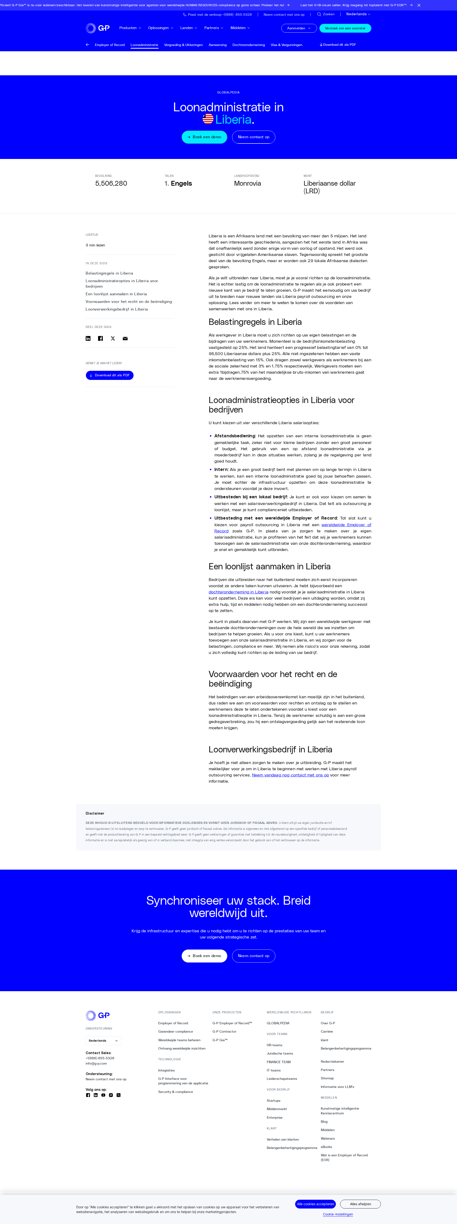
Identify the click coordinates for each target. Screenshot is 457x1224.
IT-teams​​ (274, 1070)
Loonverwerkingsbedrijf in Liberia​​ (117, 309)
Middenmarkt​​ (277, 1109)
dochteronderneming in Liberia (238, 592)
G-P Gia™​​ (220, 1040)
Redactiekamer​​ (332, 1061)
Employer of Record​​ (173, 1023)
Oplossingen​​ (158, 28)
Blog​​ (324, 1121)
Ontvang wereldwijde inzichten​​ (182, 1048)
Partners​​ (211, 28)
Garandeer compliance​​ (175, 1031)
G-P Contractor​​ (225, 1031)
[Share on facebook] (100, 338)
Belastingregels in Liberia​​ (110, 273)
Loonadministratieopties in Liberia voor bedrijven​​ (122, 283)
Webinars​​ (328, 1138)
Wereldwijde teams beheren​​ (179, 1040)
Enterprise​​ (275, 1117)
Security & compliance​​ (175, 1092)
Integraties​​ (166, 1070)
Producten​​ (128, 28)
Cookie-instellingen (338, 1214)
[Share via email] (125, 338)
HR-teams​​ (275, 1045)
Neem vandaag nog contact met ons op (290, 775)
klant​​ (325, 1040)
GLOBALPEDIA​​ (278, 1023)
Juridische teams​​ (280, 1053)
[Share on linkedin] (88, 338)
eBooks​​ (326, 1147)
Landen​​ (186, 28)
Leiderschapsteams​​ (282, 1079)
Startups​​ (274, 1100)
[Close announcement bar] (419, 5)
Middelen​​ (238, 28)
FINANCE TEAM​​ (279, 1062)
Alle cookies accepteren (315, 1204)
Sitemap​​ (327, 1078)
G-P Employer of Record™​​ (232, 1023)
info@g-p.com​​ (96, 1063)
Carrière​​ (327, 1031)
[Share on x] (112, 338)
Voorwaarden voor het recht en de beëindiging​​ (129, 301)
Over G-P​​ (328, 1023)
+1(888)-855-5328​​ (100, 1058)
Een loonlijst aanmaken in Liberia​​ (116, 294)
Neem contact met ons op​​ (106, 1079)
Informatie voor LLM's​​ (337, 1087)
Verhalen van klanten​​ (283, 1139)
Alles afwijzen (360, 1204)
